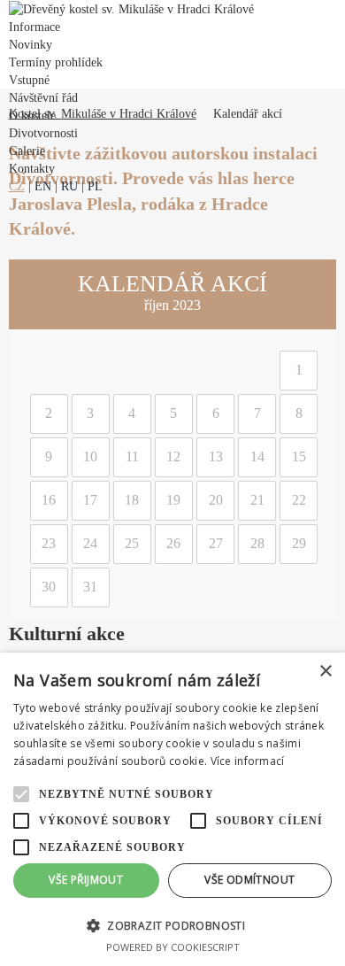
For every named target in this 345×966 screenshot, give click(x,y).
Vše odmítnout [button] (249, 879)
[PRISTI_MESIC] (321, 294)
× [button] (325, 671)
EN (42, 186)
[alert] (172, 809)
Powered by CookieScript (173, 947)
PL (95, 186)
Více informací (248, 761)
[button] (172, 924)
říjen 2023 (172, 305)
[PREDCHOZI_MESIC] (24, 294)
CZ (17, 186)
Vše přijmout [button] (86, 879)
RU (69, 186)
